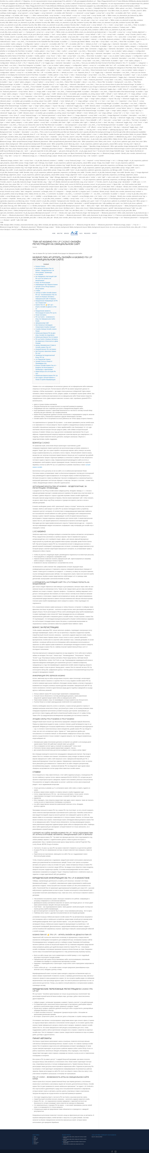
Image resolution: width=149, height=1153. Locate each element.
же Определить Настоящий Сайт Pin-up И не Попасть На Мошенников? (46, 278)
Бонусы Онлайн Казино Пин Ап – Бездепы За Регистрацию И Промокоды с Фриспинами (46, 367)
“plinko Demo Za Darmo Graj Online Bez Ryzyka (73, 1144)
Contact (94, 233)
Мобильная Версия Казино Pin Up (46, 375)
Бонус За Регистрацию (42, 282)
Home (53, 233)
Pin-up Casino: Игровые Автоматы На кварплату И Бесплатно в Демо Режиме (46, 341)
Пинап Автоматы (40, 315)
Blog (81, 233)
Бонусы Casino (40, 266)
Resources (87, 233)
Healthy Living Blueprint (97, 1136)
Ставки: (37, 290)
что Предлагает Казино (43, 359)
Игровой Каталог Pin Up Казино (45, 349)
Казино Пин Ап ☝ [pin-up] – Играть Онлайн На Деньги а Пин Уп (45, 307)
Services (66, 233)
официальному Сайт (42, 323)
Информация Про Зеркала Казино (46, 284)
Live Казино (39, 274)
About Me (59, 233)
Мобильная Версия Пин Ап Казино (46, 337)
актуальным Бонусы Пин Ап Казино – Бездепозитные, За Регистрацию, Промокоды (44, 270)
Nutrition (35, 247)
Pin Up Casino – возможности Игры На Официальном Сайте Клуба (45, 319)
